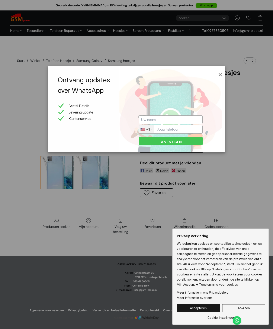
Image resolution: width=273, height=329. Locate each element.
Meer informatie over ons (194, 298)
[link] (221, 316)
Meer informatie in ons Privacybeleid (202, 292)
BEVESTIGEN (171, 142)
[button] (198, 308)
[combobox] (146, 129)
